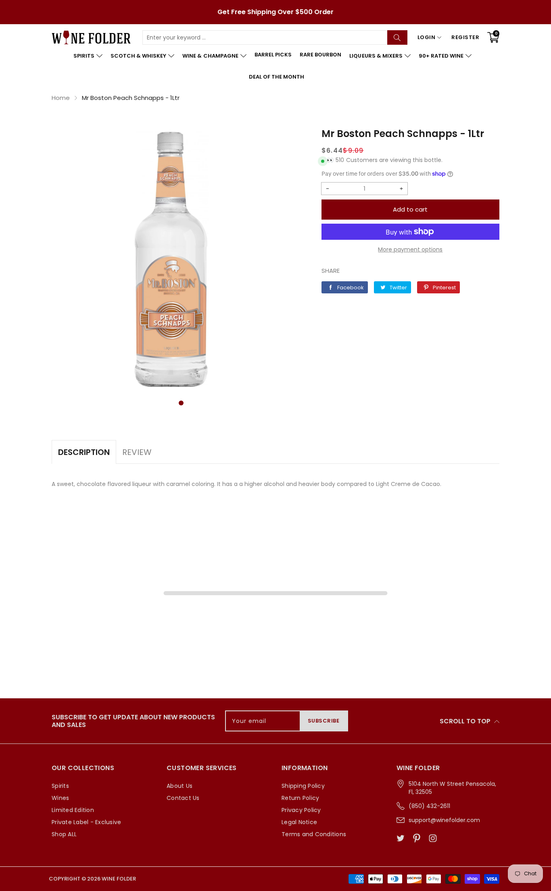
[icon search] (397, 37)
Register (465, 37)
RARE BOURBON (320, 54)
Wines (60, 798)
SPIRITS (83, 56)
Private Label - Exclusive (86, 822)
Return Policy (300, 798)
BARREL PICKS (273, 54)
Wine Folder (119, 879)
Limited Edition (73, 810)
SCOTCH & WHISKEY (138, 56)
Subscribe (324, 721)
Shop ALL (64, 834)
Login (426, 37)
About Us (179, 786)
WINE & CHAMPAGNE (210, 56)
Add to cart (410, 209)
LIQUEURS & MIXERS (375, 56)
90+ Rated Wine (441, 56)
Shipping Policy (303, 786)
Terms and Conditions (314, 834)
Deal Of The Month (276, 77)
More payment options (410, 249)
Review (137, 452)
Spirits (60, 786)
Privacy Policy (301, 810)
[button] (181, 403)
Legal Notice (299, 822)
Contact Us (183, 798)
